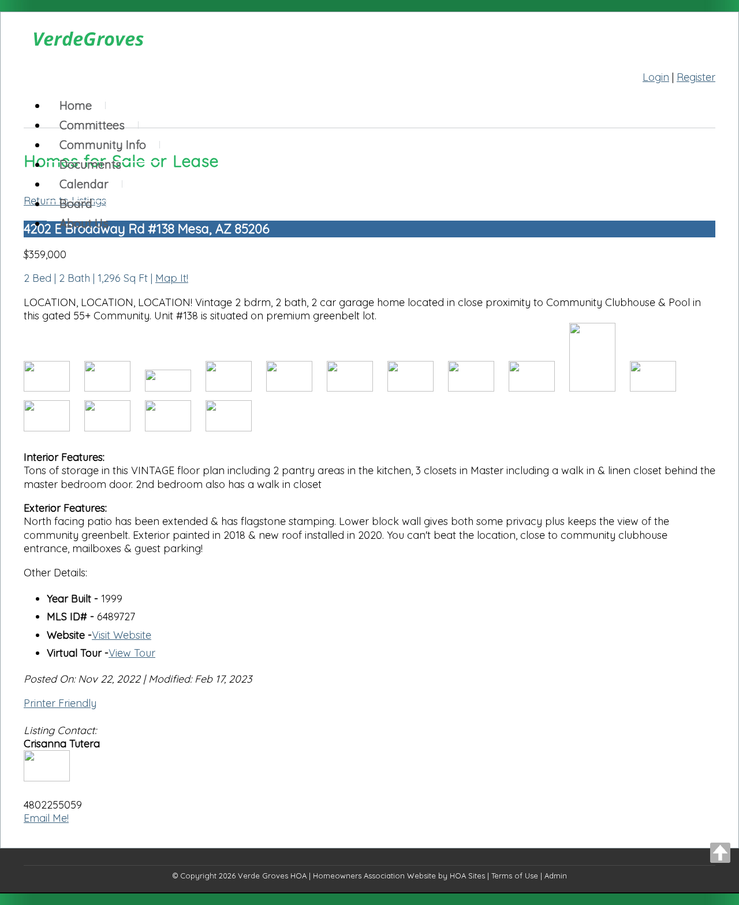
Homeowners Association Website (374, 875)
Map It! (171, 278)
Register (696, 77)
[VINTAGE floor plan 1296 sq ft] (478, 387)
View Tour (132, 653)
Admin (555, 875)
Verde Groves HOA (272, 875)
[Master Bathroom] (599, 387)
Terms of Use (514, 875)
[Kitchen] (236, 387)
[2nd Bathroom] (54, 427)
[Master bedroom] (539, 387)
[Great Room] (417, 387)
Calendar (84, 184)
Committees (92, 125)
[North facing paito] (54, 387)
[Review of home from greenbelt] (234, 427)
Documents (90, 164)
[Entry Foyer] (357, 387)
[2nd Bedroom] (659, 387)
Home (75, 105)
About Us (84, 223)
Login (656, 77)
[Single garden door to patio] (114, 427)
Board (75, 203)
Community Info (102, 144)
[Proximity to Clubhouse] (175, 387)
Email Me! (46, 818)
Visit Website (121, 635)
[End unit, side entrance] (114, 387)
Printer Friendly (60, 703)
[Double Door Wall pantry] (296, 387)
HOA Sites (467, 875)
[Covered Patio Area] (175, 427)
